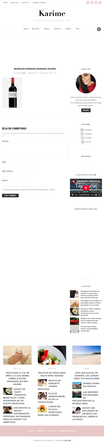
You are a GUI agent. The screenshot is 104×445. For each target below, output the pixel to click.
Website (5, 181)
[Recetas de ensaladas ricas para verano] (52, 347)
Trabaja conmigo (39, 2)
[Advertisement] (52, 52)
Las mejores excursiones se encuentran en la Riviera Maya (85, 398)
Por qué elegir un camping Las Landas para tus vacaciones (86, 376)
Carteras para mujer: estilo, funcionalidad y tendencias (89, 328)
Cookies (52, 431)
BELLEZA (17, 368)
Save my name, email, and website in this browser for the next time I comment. (29, 190)
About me (14, 2)
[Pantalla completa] (99, 195)
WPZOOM (68, 440)
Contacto (25, 2)
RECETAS (52, 368)
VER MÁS (86, 110)
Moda (46, 29)
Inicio (6, 2)
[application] (86, 188)
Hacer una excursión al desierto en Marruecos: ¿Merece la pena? (85, 414)
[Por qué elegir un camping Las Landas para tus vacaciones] (86, 347)
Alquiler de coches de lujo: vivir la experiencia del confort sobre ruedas (91, 320)
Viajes (68, 29)
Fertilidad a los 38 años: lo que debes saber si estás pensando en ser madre (91, 303)
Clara (23, 73)
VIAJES (86, 368)
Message (5, 141)
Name (4, 162)
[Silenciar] (96, 195)
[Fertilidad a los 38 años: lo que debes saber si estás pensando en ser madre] (17, 347)
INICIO (25, 29)
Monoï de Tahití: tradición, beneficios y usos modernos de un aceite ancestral (91, 312)
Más (77, 29)
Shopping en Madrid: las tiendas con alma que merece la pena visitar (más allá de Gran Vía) (90, 294)
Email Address (7, 171)
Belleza (35, 29)
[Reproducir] (73, 195)
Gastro (57, 29)
